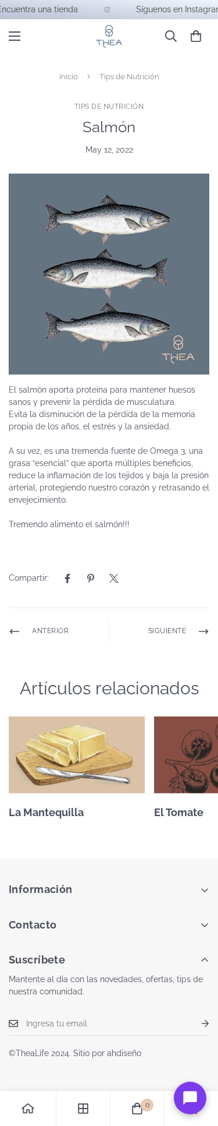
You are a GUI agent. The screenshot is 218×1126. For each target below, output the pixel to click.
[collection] (83, 1108)
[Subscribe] (196, 1024)
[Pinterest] (91, 578)
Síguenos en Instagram (174, 9)
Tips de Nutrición (129, 76)
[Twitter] (114, 578)
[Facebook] (67, 578)
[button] (196, 36)
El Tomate (178, 812)
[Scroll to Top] (197, 1064)
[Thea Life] (109, 36)
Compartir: (29, 578)
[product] (28, 1109)
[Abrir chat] (190, 1098)
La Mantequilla (46, 812)
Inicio (68, 76)
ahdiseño (124, 1053)
